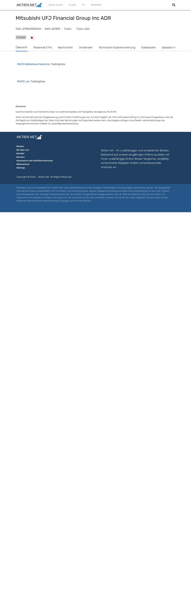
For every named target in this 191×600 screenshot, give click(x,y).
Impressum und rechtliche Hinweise (34, 160)
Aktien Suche (55, 4)
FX (83, 4)
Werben (20, 146)
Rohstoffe (96, 4)
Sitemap (20, 168)
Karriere (20, 157)
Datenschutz (22, 164)
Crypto (72, 4)
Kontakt (20, 153)
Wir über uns (22, 150)
